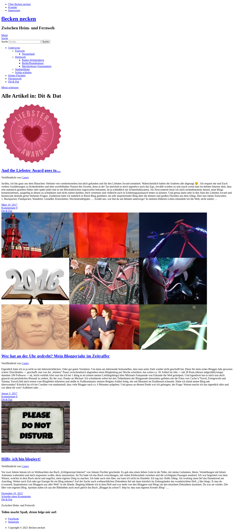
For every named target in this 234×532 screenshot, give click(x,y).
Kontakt (12, 7)
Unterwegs (14, 47)
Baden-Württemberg (33, 60)
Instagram (13, 521)
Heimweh (20, 57)
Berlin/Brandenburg (33, 63)
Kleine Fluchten (17, 75)
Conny (25, 177)
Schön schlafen (23, 72)
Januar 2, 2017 (9, 393)
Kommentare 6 (9, 396)
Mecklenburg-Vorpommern (36, 66)
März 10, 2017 (9, 204)
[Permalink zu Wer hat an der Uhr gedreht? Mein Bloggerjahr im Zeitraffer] (104, 348)
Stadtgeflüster (22, 69)
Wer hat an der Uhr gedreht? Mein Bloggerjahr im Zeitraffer (55, 356)
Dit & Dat (13, 81)
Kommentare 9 (9, 207)
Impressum (14, 10)
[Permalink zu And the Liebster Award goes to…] (32, 163)
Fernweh (20, 50)
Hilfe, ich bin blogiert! (21, 459)
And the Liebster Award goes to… (31, 170)
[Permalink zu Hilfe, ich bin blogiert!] (35, 451)
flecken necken (18, 19)
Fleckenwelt (14, 78)
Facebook (13, 518)
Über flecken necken (19, 4)
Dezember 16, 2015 (12, 493)
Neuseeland (28, 53)
